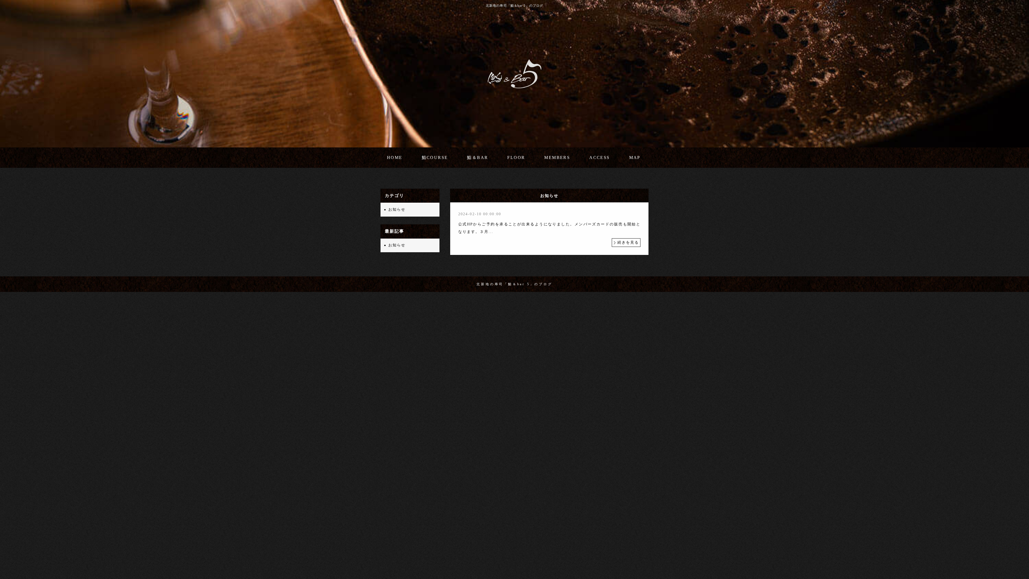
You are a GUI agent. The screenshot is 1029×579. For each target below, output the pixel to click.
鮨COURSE (435, 157)
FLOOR (516, 157)
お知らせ (396, 209)
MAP (634, 157)
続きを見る (628, 242)
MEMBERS (557, 157)
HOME (394, 157)
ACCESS (599, 157)
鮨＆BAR (477, 157)
